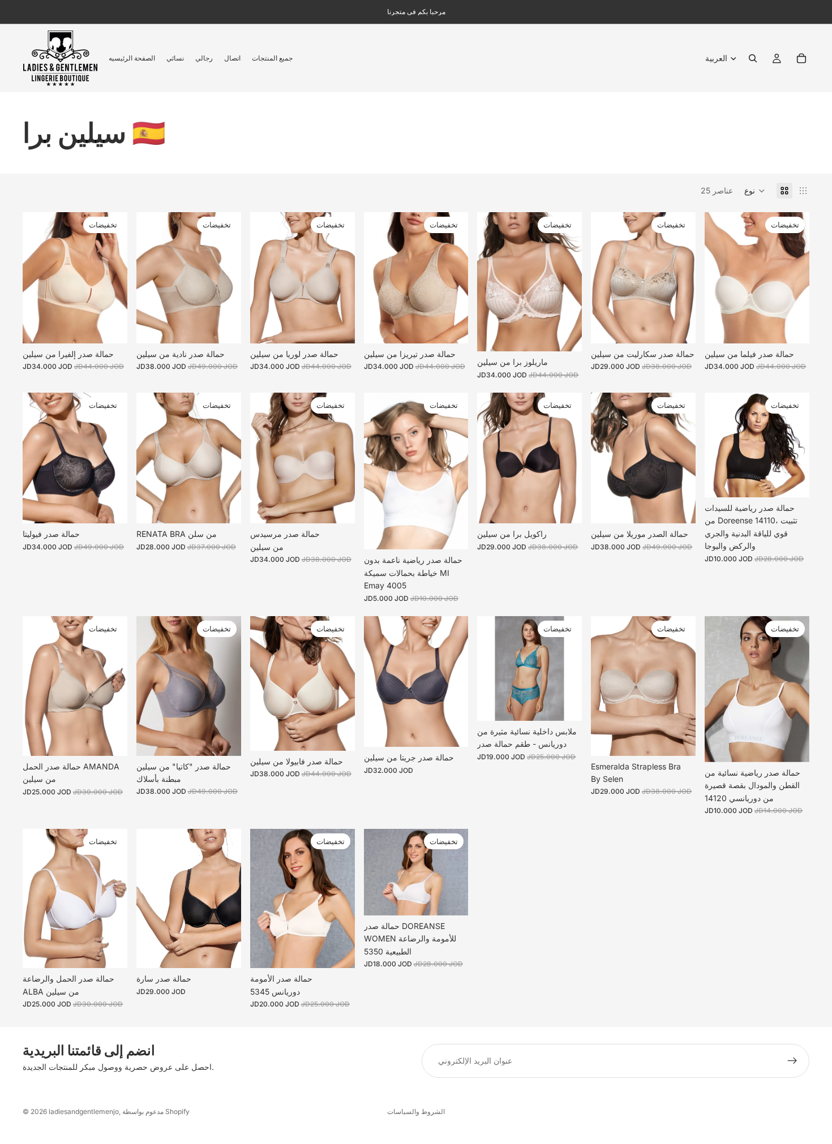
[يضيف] (110, 738)
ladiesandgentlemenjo (84, 1111)
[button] (754, 190)
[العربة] (801, 58)
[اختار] (110, 326)
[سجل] (792, 1061)
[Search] (752, 58)
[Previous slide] (35, 277)
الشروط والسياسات (416, 1111)
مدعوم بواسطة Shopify (156, 1111)
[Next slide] (114, 277)
